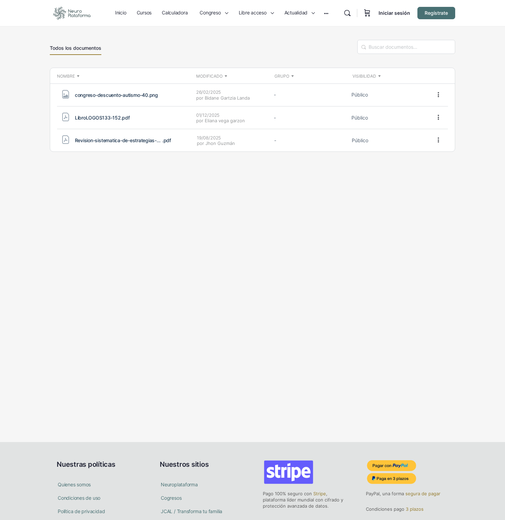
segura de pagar (422, 493)
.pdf (102, 118)
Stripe (319, 493)
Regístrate (436, 13)
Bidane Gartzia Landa (227, 98)
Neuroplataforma (179, 484)
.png (116, 95)
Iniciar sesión (394, 13)
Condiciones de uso (79, 498)
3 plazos (414, 509)
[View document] (65, 96)
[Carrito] (367, 13)
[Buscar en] (347, 13)
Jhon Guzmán (220, 143)
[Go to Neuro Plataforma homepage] (71, 13)
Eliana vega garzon (225, 120)
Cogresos (171, 498)
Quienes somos (74, 484)
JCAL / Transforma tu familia (191, 511)
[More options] (438, 95)
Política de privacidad (81, 511)
